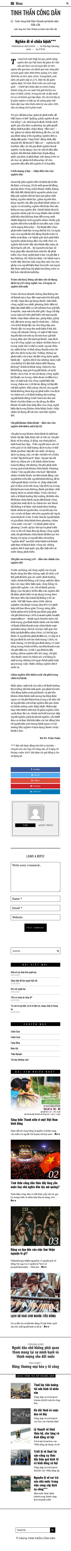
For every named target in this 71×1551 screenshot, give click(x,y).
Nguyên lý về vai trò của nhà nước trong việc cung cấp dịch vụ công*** (46, 1483)
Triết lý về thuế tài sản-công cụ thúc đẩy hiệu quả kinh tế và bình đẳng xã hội (46, 1457)
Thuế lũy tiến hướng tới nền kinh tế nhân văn (46, 1389)
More (57, 1134)
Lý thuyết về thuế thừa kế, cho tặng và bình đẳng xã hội (46, 1433)
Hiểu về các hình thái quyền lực (23, 972)
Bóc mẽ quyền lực (18, 988)
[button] (57, 951)
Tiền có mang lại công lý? (21, 997)
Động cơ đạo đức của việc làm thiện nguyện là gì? (33, 1251)
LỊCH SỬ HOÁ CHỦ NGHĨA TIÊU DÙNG (33, 1316)
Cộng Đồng (15, 1042)
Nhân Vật (14, 1048)
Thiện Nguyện (16, 1054)
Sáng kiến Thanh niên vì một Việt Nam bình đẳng (34, 1121)
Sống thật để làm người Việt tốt (24, 980)
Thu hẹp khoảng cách (20, 1059)
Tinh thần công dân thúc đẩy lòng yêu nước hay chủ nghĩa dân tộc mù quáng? (35, 1185)
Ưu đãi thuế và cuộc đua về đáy (46, 1412)
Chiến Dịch (15, 1031)
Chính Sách (15, 1037)
